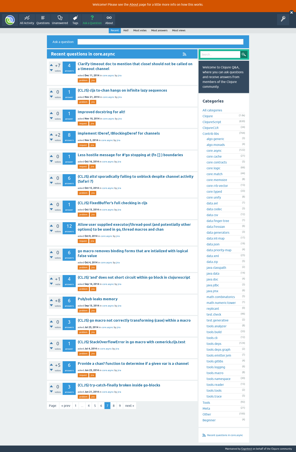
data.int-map (216, 238)
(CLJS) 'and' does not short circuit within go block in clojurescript (134, 277)
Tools (206, 402)
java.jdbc (213, 285)
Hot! (126, 30)
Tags (75, 23)
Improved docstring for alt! (101, 112)
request (83, 123)
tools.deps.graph (218, 349)
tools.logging (216, 367)
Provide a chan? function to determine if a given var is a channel (133, 363)
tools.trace (214, 396)
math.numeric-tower (221, 302)
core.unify (214, 197)
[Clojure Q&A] (10, 20)
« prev (65, 405)
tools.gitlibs (215, 361)
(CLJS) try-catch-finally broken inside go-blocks (119, 385)
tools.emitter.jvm (219, 355)
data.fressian (216, 226)
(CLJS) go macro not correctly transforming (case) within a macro (134, 320)
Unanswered (60, 23)
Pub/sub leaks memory (98, 299)
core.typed (214, 191)
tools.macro (215, 373)
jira (119, 75)
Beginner (209, 420)
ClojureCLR (210, 128)
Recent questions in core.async (225, 435)
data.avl (212, 203)
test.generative (218, 320)
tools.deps (214, 343)
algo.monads (216, 144)
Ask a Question (92, 23)
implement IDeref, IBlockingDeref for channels (119, 133)
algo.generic (215, 139)
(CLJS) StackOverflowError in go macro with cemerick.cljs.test (131, 342)
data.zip (212, 262)
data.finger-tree (218, 221)
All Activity (27, 23)
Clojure (208, 116)
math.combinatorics (221, 297)
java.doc (212, 279)
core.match (215, 174)
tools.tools (214, 390)
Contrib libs (211, 133)
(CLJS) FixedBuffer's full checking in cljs (112, 203)
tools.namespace (219, 379)
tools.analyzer (217, 326)
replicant (213, 308)
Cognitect (246, 448)
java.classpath (216, 267)
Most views (178, 30)
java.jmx (212, 291)
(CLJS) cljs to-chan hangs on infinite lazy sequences (122, 90)
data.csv (212, 215)
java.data (213, 273)
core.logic (213, 168)
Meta (206, 408)
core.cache (214, 156)
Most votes (140, 30)
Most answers (159, 30)
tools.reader (215, 384)
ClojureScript (212, 122)
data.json (213, 244)
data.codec (214, 209)
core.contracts (217, 162)
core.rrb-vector (217, 185)
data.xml (213, 256)
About (133, 4)
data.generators (218, 232)
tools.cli (212, 338)
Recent (115, 30)
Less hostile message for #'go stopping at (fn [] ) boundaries (130, 155)
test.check (214, 314)
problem (83, 80)
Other (207, 414)
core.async (108, 75)
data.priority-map (219, 250)
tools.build (214, 332)
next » (129, 405)
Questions (43, 23)
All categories (212, 110)
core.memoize (217, 180)
